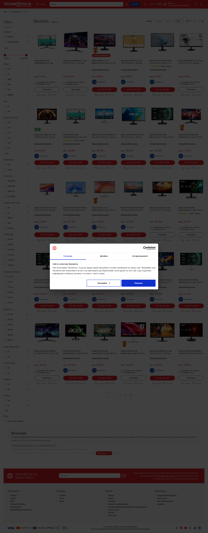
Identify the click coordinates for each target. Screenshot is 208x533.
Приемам (138, 283)
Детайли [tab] (104, 256)
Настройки (102, 283)
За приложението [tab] (140, 256)
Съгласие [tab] (68, 256)
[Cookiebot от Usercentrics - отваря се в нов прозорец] (145, 248)
